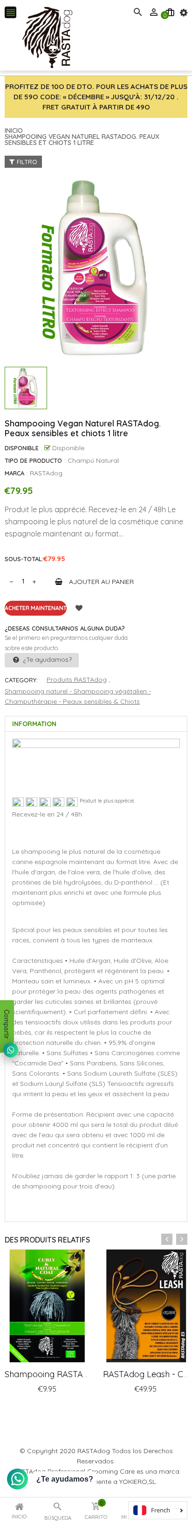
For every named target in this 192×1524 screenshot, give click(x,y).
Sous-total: (24, 559)
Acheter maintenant (36, 607)
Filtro (27, 161)
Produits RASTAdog (77, 679)
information (34, 724)
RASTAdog (46, 473)
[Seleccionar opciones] (135, 1408)
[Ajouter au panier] (37, 1408)
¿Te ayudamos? (46, 659)
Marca (14, 473)
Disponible (22, 448)
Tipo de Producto (33, 460)
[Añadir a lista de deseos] (78, 608)
